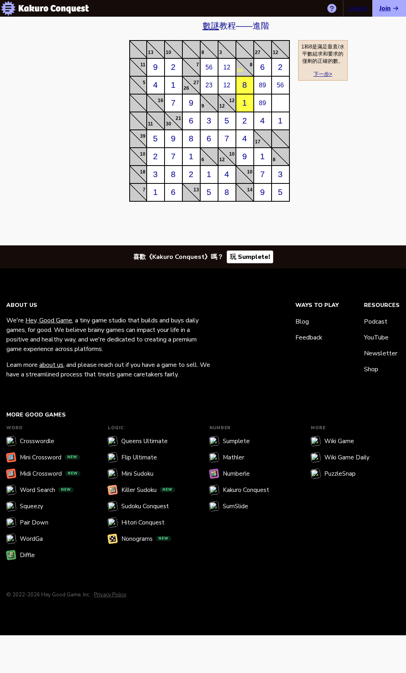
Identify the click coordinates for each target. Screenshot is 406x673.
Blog (302, 321)
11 (143, 64)
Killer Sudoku (146, 490)
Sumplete (236, 441)
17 (257, 142)
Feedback (308, 337)
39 (143, 136)
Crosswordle (37, 441)
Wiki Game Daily (347, 457)
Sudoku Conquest (145, 506)
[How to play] (332, 8)
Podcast (375, 321)
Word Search (45, 490)
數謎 (211, 26)
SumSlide (235, 506)
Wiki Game (339, 441)
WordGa (31, 539)
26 (186, 88)
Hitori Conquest (143, 522)
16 (160, 100)
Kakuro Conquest (246, 490)
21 (178, 118)
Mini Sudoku (137, 474)
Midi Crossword (49, 474)
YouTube (376, 337)
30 (168, 124)
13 (150, 52)
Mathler (233, 457)
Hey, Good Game (48, 320)
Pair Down (34, 522)
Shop (371, 369)
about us (51, 365)
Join (385, 8)
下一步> (323, 74)
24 (240, 70)
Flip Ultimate (139, 457)
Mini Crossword (48, 457)
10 (168, 52)
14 (250, 190)
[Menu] (8, 8)
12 (275, 52)
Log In (358, 8)
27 (257, 52)
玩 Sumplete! (250, 257)
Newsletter (380, 353)
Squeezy (31, 506)
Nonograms (145, 539)
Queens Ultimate (144, 441)
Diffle (27, 555)
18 (143, 172)
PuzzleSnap (340, 474)
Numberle (236, 474)
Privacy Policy (110, 594)
